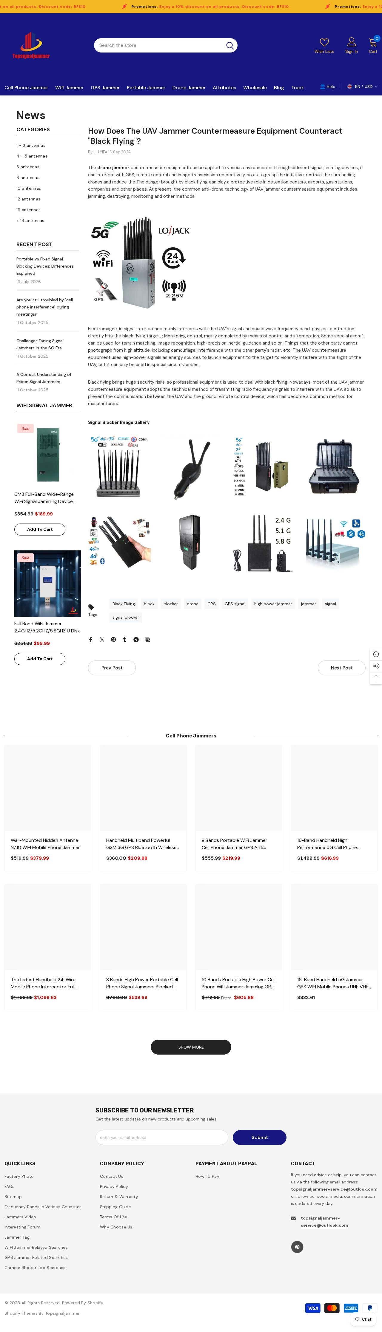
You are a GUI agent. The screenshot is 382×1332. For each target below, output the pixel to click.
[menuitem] (47, 145)
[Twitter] (102, 639)
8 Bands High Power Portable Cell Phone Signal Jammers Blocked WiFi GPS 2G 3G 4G (142, 983)
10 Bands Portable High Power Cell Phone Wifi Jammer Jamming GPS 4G (238, 983)
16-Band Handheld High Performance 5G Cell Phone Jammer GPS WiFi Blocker (327, 844)
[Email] (147, 639)
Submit (260, 1137)
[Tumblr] (124, 639)
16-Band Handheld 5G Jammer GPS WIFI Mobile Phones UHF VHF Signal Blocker (332, 983)
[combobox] (158, 45)
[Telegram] (136, 639)
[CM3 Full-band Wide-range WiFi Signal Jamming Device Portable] (47, 454)
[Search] (166, 45)
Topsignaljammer (62, 1313)
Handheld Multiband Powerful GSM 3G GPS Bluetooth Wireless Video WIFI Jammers (141, 844)
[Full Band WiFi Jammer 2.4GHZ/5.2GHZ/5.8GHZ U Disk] (47, 583)
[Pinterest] (113, 639)
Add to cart (40, 529)
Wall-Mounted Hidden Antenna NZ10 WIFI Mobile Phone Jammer (45, 844)
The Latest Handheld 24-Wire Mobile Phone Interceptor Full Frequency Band (43, 983)
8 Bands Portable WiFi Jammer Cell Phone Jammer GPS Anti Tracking (234, 844)
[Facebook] (90, 639)
